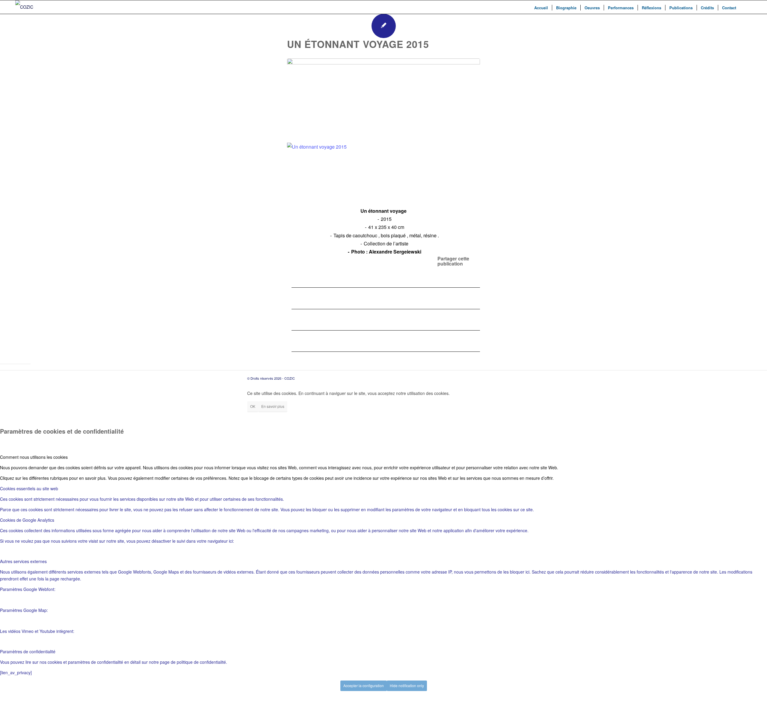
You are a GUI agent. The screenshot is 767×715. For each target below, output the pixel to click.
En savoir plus (272, 406)
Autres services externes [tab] (23, 561)
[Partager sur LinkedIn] (293, 319)
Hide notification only (407, 685)
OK (252, 406)
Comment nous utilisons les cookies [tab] (34, 457)
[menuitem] (541, 7)
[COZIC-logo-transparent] (24, 7)
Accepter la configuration (363, 685)
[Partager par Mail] (293, 340)
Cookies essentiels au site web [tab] (29, 488)
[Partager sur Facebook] (293, 276)
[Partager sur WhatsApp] (293, 298)
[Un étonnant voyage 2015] (383, 98)
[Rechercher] (746, 7)
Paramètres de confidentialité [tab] (27, 651)
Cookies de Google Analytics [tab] (27, 520)
